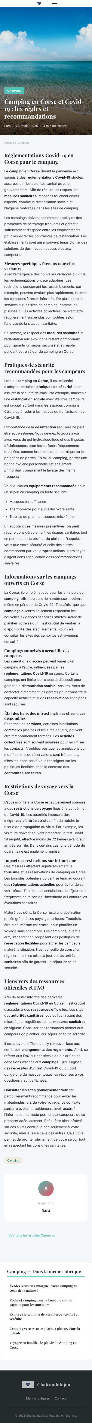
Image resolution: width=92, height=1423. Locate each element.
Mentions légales (38, 1398)
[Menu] (54, 3)
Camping (14, 90)
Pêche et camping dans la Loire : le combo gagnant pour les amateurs (41, 1302)
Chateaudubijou (53, 1384)
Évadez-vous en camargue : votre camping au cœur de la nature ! (43, 1288)
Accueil (9, 142)
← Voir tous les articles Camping (29, 1235)
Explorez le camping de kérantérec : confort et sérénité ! (44, 1316)
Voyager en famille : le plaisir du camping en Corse (43, 1345)
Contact (60, 1398)
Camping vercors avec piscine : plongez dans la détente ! (45, 1330)
